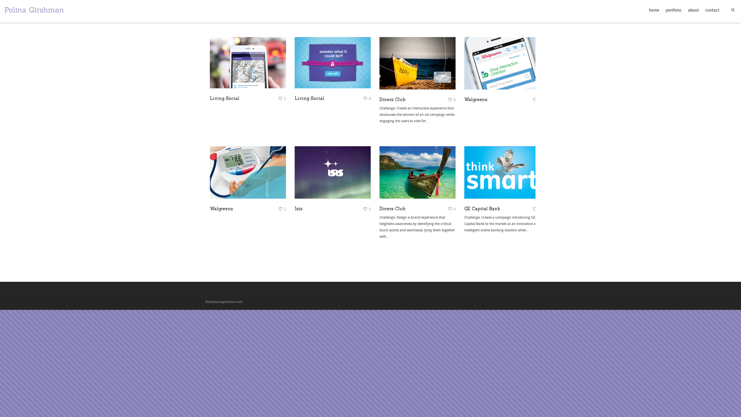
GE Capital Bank (482, 208)
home (654, 10)
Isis (298, 208)
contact (712, 10)
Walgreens (475, 99)
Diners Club (392, 99)
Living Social (224, 98)
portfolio (673, 10)
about (693, 10)
